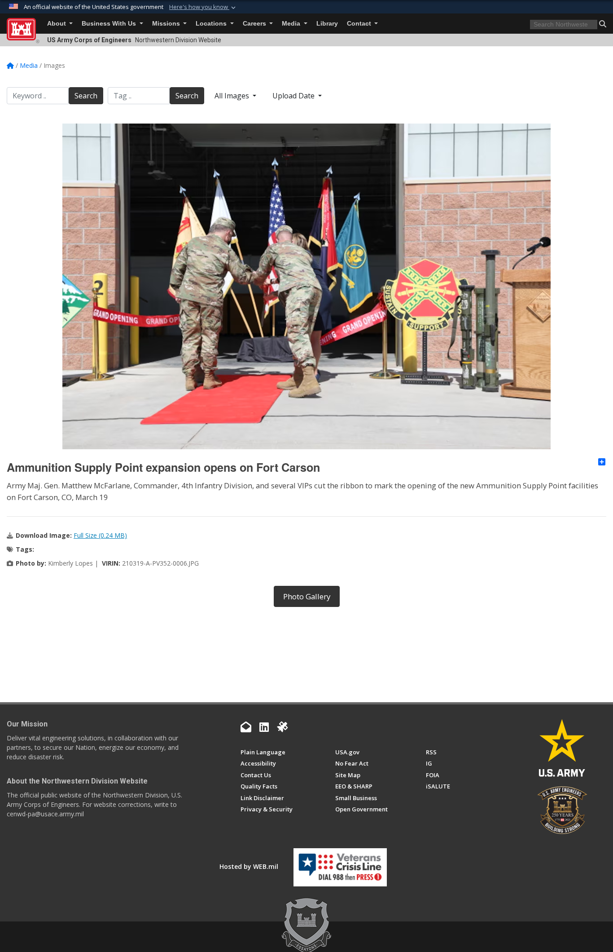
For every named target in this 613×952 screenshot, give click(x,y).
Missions (167, 23)
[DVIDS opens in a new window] (282, 727)
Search (85, 96)
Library (327, 23)
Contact (360, 23)
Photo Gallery (306, 596)
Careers (255, 23)
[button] (203, 7)
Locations (212, 23)
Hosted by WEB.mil (248, 866)
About (57, 23)
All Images (233, 96)
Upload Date (294, 96)
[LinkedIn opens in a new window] (264, 727)
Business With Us (110, 23)
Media (292, 23)
